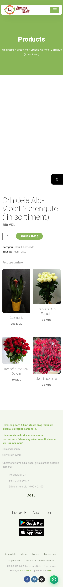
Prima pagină (7, 49)
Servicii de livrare (11, 455)
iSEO (50, 570)
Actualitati (10, 554)
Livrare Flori (50, 554)
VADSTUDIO (26, 570)
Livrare (35, 554)
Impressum (15, 560)
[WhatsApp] (54, 579)
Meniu (24, 554)
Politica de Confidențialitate (40, 560)
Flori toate (20, 251)
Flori (17, 247)
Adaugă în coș (29, 236)
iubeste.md (22, 49)
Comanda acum (11, 449)
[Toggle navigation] (54, 10)
